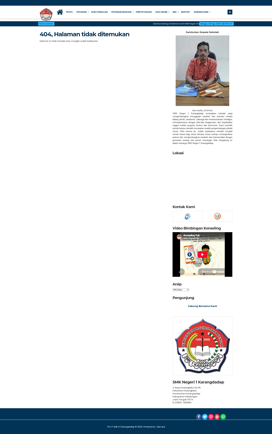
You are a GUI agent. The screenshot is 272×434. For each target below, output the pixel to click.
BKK (175, 12)
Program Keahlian (121, 12)
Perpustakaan (144, 12)
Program (81, 12)
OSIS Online (161, 12)
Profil (69, 12)
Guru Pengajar (99, 12)
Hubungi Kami (201, 12)
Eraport (185, 12)
